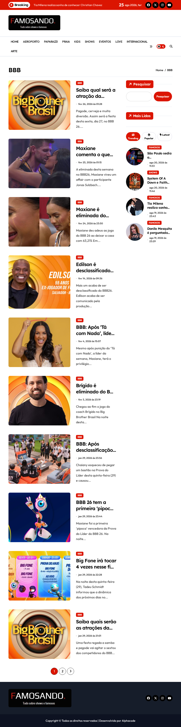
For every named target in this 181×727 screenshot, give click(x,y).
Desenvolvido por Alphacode (117, 720)
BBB (80, 83)
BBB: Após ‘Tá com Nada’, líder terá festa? (94, 333)
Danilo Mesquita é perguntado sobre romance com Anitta (159, 235)
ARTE (14, 51)
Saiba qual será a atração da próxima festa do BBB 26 (95, 99)
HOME (15, 41)
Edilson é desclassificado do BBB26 (93, 270)
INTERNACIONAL (137, 41)
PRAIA (66, 41)
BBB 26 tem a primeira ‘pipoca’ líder (95, 508)
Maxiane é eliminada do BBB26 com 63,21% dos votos (95, 218)
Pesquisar (142, 84)
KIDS (77, 41)
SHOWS (90, 41)
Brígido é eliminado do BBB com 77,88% (96, 391)
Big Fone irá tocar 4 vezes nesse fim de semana (96, 567)
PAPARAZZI (51, 41)
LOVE (118, 41)
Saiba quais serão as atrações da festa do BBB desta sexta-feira (96, 631)
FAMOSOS (154, 147)
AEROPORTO (31, 41)
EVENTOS (105, 41)
